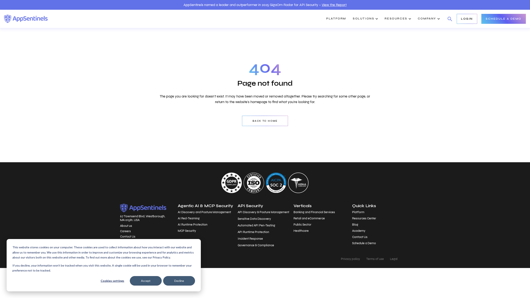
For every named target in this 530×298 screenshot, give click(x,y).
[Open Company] (438, 19)
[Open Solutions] (376, 19)
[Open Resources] (409, 19)
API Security (250, 205)
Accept (146, 280)
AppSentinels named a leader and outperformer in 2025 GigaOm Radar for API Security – (265, 5)
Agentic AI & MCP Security (205, 205)
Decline (179, 280)
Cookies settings (112, 280)
